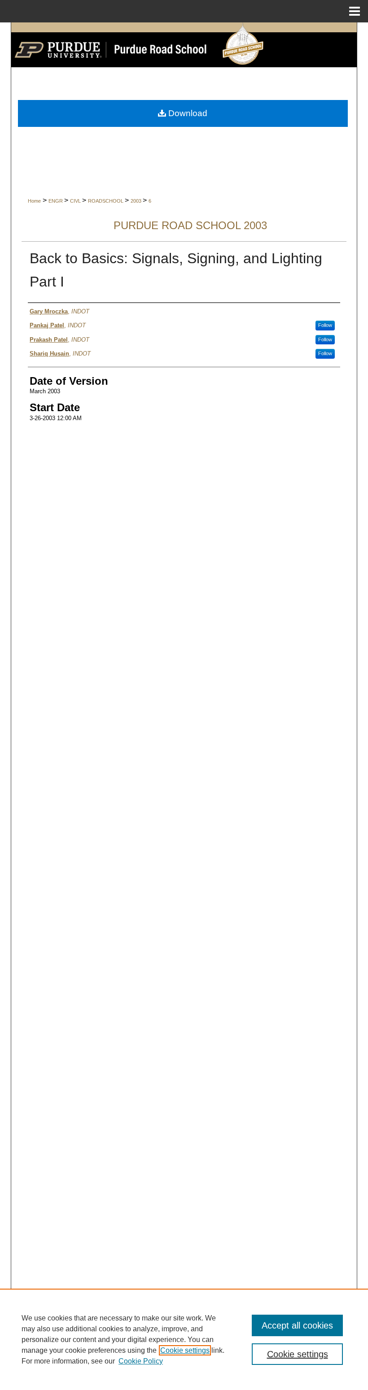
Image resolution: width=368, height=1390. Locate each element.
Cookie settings (185, 1350)
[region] (184, 1339)
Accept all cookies (297, 1325)
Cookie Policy (140, 1361)
